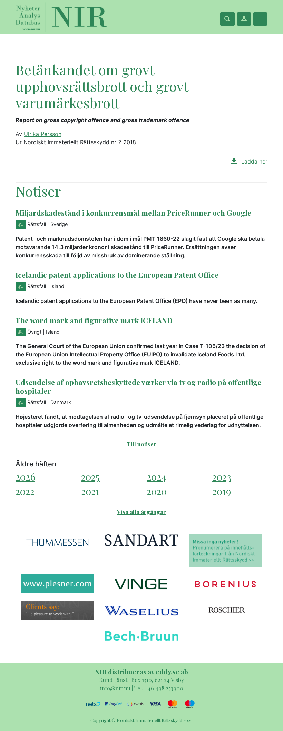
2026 (25, 476)
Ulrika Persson (42, 133)
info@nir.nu (115, 688)
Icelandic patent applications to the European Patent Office (117, 274)
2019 (221, 491)
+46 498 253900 (164, 688)
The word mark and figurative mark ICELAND (94, 320)
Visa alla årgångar (141, 511)
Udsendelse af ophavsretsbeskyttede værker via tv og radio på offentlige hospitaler (138, 386)
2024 (156, 476)
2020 (157, 491)
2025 (90, 476)
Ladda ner (253, 161)
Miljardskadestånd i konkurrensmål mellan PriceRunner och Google (133, 212)
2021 (90, 491)
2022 (25, 491)
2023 (221, 476)
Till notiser (141, 444)
